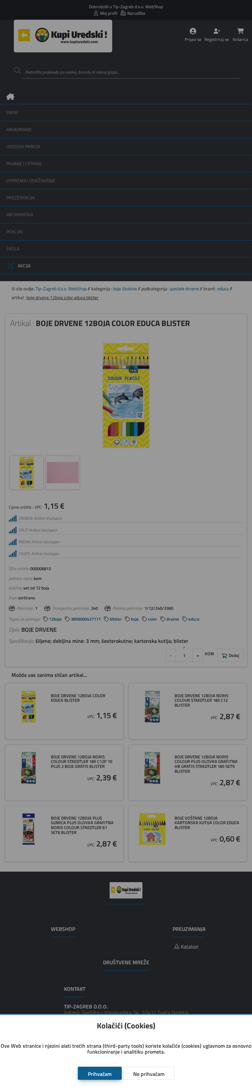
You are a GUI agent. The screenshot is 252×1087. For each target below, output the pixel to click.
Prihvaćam (100, 1074)
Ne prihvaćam (148, 1074)
